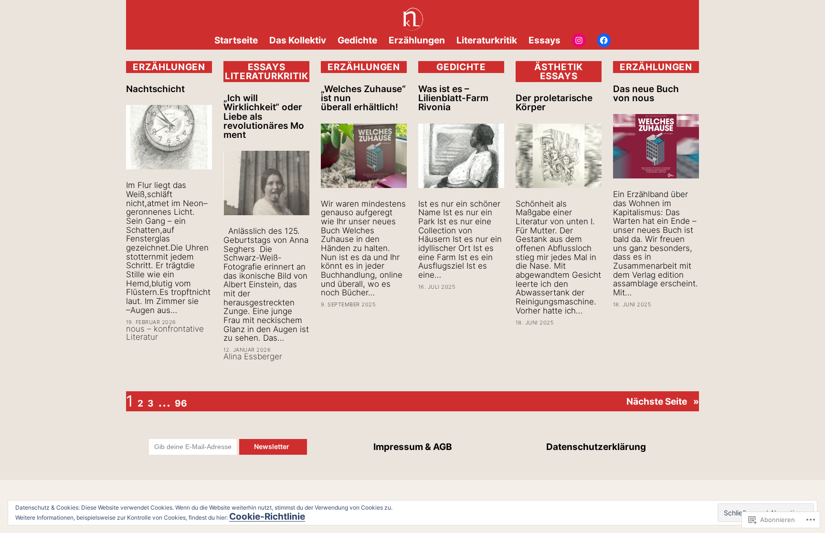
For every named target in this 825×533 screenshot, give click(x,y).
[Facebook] (604, 40)
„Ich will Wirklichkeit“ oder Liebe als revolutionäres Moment (263, 116)
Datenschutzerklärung (596, 446)
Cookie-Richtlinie (267, 516)
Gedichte (461, 67)
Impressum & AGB (412, 446)
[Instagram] (579, 40)
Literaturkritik (266, 76)
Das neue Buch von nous (646, 93)
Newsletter (273, 446)
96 (181, 403)
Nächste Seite (662, 401)
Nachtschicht (155, 89)
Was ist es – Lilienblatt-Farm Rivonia (453, 98)
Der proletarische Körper (554, 103)
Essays (267, 67)
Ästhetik (558, 67)
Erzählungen (169, 67)
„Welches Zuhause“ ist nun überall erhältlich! (363, 98)
